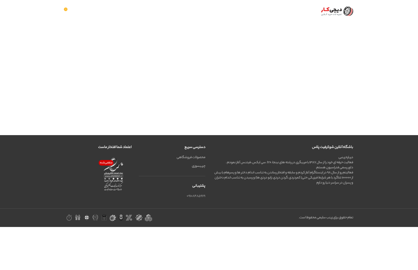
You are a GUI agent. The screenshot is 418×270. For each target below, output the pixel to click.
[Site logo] (336, 11)
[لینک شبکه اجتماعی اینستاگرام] (97, 11)
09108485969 (196, 196)
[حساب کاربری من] (107, 11)
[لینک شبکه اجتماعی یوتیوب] (91, 11)
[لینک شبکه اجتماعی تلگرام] (79, 11)
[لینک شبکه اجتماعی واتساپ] (85, 11)
